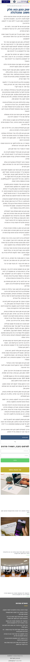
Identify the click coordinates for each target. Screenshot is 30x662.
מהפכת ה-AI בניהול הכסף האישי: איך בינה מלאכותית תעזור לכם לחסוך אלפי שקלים (16, 552)
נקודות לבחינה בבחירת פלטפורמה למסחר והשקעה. (15, 610)
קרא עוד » (27, 514)
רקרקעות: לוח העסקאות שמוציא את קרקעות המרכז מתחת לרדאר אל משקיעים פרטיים (16, 593)
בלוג (23, 5)
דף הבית (27, 5)
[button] (14, 2)
